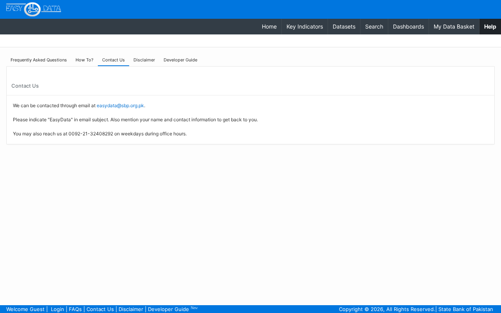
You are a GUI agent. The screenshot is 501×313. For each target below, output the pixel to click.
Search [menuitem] (374, 26)
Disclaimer (131, 309)
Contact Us (100, 309)
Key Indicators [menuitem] (305, 26)
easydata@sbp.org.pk (120, 105)
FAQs (75, 309)
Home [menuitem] (269, 26)
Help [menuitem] (492, 26)
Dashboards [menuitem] (408, 26)
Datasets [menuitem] (344, 26)
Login (57, 309)
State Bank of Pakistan (465, 309)
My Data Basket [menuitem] (454, 26)
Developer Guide (173, 309)
